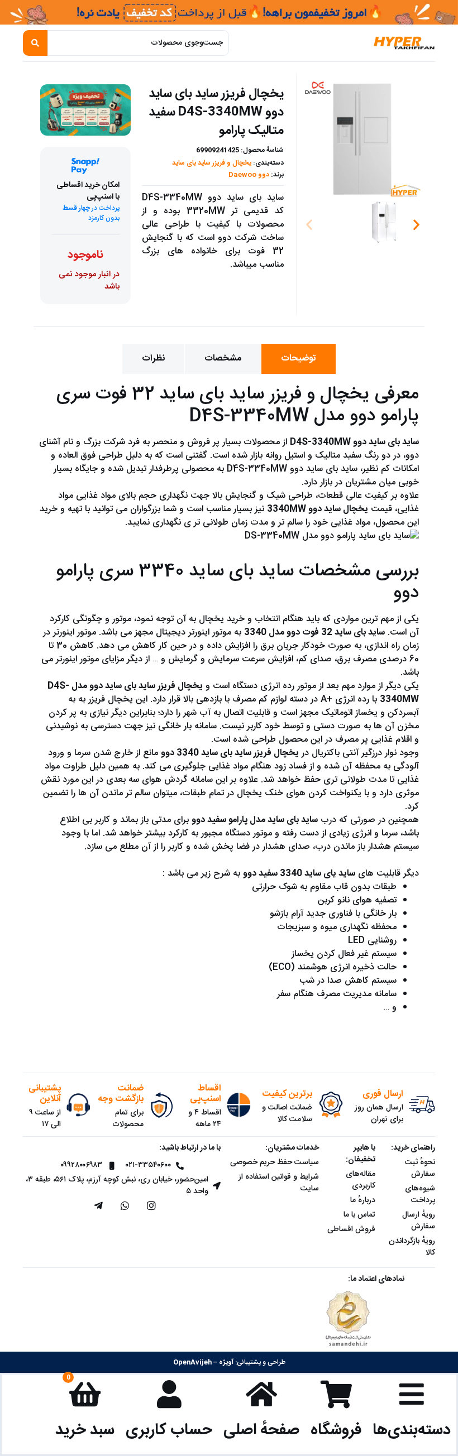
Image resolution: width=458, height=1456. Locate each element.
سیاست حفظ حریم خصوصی (274, 1162)
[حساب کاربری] (169, 1394)
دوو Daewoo (248, 174)
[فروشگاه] (336, 1394)
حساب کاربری (169, 1430)
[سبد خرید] (85, 1394)
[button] (309, 224)
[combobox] (138, 43)
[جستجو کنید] (35, 43)
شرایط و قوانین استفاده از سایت (278, 1182)
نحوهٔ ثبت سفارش (420, 1168)
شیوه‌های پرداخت (420, 1194)
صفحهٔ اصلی (261, 1430)
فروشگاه (336, 1430)
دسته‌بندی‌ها (412, 1430)
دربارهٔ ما (362, 1200)
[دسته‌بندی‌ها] (412, 1394)
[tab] (298, 359)
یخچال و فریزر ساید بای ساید (211, 163)
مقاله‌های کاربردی (360, 1180)
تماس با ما (359, 1215)
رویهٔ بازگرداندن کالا (412, 1247)
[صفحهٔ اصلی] (261, 1394)
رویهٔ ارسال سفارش (418, 1220)
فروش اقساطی (351, 1229)
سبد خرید (85, 1430)
